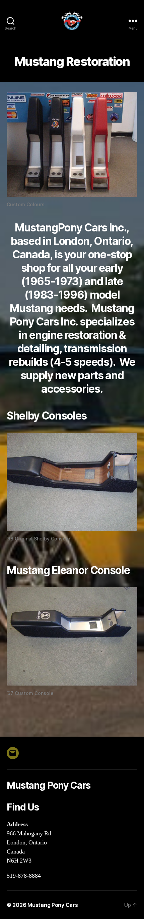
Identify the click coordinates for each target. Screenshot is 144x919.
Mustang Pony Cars (52, 905)
